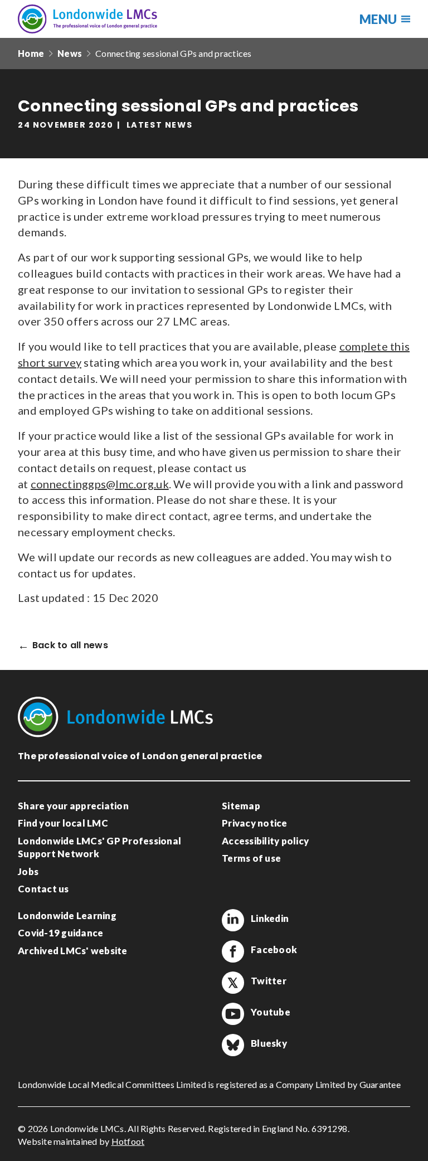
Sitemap (241, 806)
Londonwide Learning (67, 915)
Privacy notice (255, 823)
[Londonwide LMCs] (87, 18)
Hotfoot (128, 1141)
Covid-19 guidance (60, 933)
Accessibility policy (265, 841)
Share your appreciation (73, 806)
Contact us (43, 889)
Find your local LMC (63, 823)
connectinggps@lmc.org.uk (100, 483)
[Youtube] (233, 1014)
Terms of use (251, 858)
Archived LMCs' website (73, 950)
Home (31, 53)
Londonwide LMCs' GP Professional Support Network (99, 847)
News (69, 53)
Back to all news (70, 646)
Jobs (28, 871)
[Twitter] (233, 982)
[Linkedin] (233, 920)
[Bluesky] (233, 1045)
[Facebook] (233, 951)
